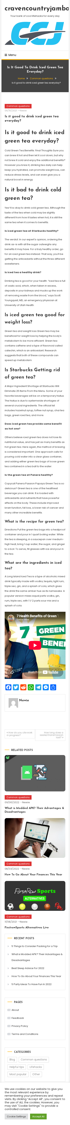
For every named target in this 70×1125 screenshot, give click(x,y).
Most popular (18, 1074)
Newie (23, 110)
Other (36, 1074)
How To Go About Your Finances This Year (33, 874)
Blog (12, 1059)
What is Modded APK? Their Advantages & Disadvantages (37, 957)
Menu (12, 55)
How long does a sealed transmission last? (51, 735)
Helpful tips (17, 1067)
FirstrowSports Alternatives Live (27, 927)
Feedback (18, 1018)
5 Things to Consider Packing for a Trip (35, 946)
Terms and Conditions (25, 1034)
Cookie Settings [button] (16, 1116)
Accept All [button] (38, 1116)
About (15, 1010)
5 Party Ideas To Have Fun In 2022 (32, 984)
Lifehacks (36, 1067)
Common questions (18, 106)
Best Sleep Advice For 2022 (28, 968)
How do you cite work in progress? (19, 734)
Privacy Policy (20, 1026)
